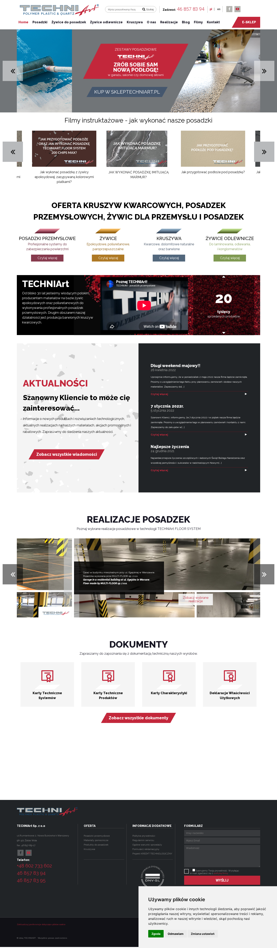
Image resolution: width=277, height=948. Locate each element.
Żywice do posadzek (69, 22)
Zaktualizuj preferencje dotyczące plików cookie (41, 924)
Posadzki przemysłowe (97, 835)
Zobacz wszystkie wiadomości (66, 454)
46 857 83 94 (190, 9)
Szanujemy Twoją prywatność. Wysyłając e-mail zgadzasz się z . (214, 872)
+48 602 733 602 (34, 866)
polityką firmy (221, 873)
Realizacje (169, 22)
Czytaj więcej (159, 394)
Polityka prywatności (143, 835)
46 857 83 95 (31, 880)
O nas (151, 22)
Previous (13, 152)
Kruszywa (135, 22)
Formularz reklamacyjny (145, 849)
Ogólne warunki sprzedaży (147, 844)
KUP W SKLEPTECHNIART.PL (70, 92)
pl (211, 9)
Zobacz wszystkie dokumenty (138, 717)
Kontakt (213, 22)
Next (264, 152)
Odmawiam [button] (176, 933)
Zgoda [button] (155, 933)
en (218, 9)
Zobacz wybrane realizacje (138, 599)
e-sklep (249, 22)
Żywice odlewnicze (106, 22)
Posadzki (39, 22)
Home (23, 22)
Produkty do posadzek (96, 844)
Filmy (198, 22)
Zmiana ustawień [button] (203, 933)
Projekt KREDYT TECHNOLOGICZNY (152, 853)
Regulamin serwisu (143, 840)
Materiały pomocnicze (96, 840)
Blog (186, 22)
